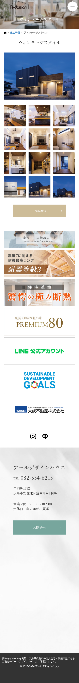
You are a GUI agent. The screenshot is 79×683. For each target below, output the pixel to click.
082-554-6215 (37, 478)
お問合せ (39, 527)
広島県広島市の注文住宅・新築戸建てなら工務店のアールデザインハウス (38, 660)
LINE (45, 436)
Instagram (33, 436)
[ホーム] (5, 32)
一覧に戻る (39, 211)
